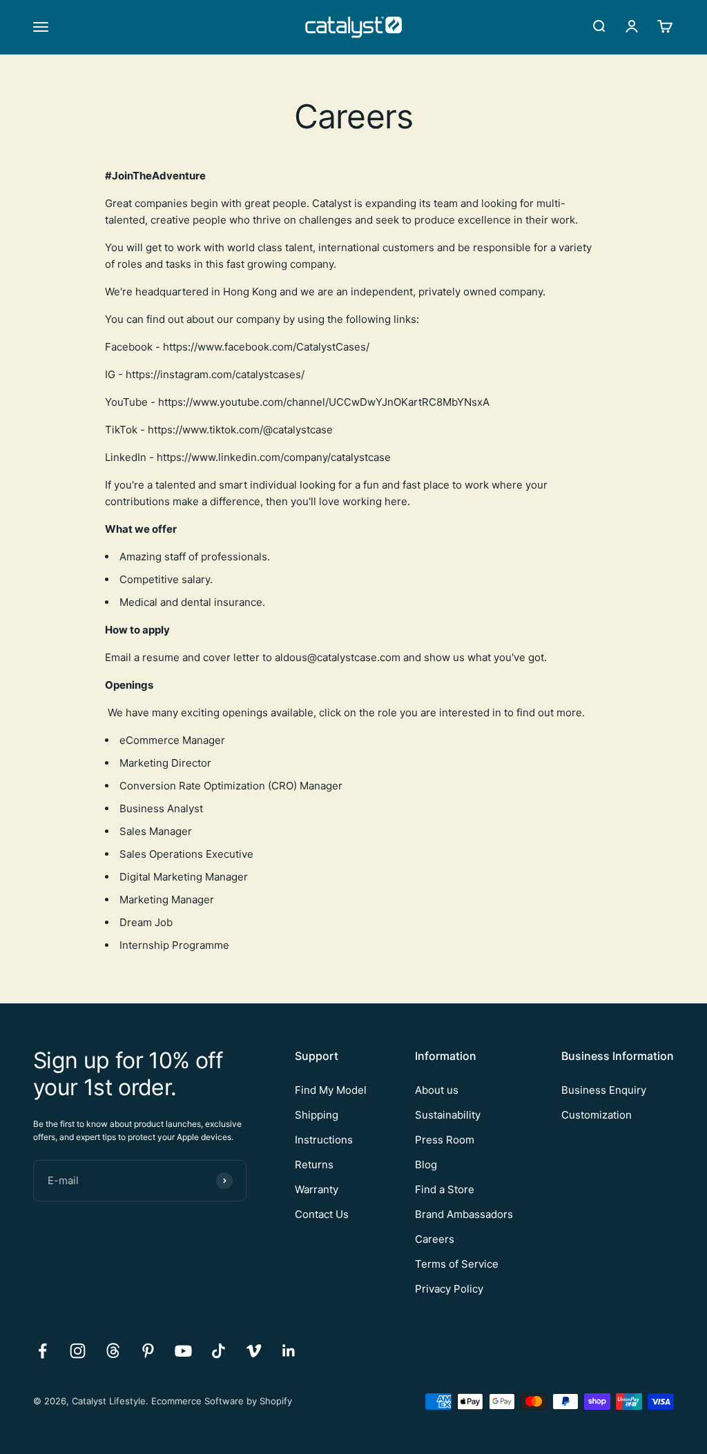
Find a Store (444, 1189)
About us (436, 1090)
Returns (314, 1164)
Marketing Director (165, 762)
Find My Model (331, 1090)
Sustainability (448, 1114)
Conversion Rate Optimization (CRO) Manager (232, 785)
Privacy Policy (449, 1288)
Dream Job (146, 922)
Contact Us (322, 1214)
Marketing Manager (166, 899)
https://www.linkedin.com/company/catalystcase (274, 457)
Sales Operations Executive (187, 854)
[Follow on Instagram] (77, 1351)
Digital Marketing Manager (183, 876)
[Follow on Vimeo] (253, 1351)
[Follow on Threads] (113, 1351)
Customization (596, 1114)
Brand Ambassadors (464, 1214)
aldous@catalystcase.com (337, 657)
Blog (426, 1164)
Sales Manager (155, 831)
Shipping (316, 1114)
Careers (434, 1239)
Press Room (444, 1139)
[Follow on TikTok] (218, 1351)
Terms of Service (456, 1263)
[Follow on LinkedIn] (289, 1351)
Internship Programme (175, 945)
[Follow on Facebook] (42, 1351)
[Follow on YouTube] (183, 1351)
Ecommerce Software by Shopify (221, 1400)
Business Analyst (161, 808)
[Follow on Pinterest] (148, 1351)
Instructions (324, 1139)
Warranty (316, 1189)
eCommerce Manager (172, 740)
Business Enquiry (603, 1090)
